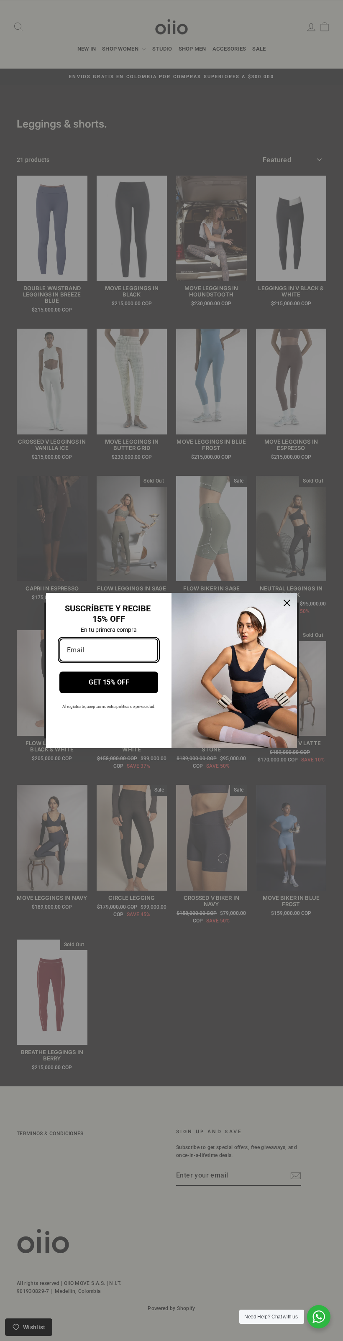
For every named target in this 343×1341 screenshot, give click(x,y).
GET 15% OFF (109, 682)
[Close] (287, 603)
